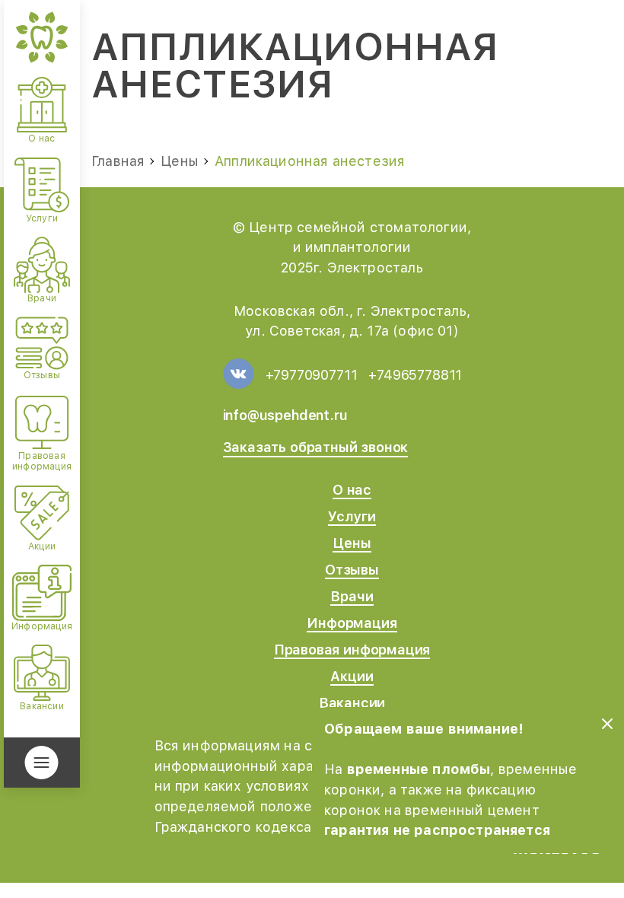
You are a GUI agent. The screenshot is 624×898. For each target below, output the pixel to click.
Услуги (352, 516)
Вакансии (352, 703)
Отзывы (352, 570)
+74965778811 (415, 375)
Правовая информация (352, 650)
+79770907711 (312, 375)
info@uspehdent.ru (285, 415)
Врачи (351, 596)
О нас (352, 490)
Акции (351, 676)
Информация (351, 623)
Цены (352, 543)
